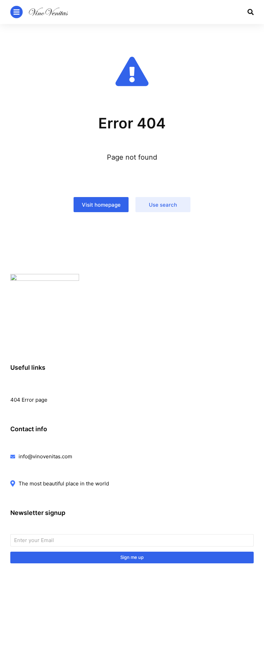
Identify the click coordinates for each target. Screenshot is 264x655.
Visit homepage (101, 205)
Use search (163, 205)
